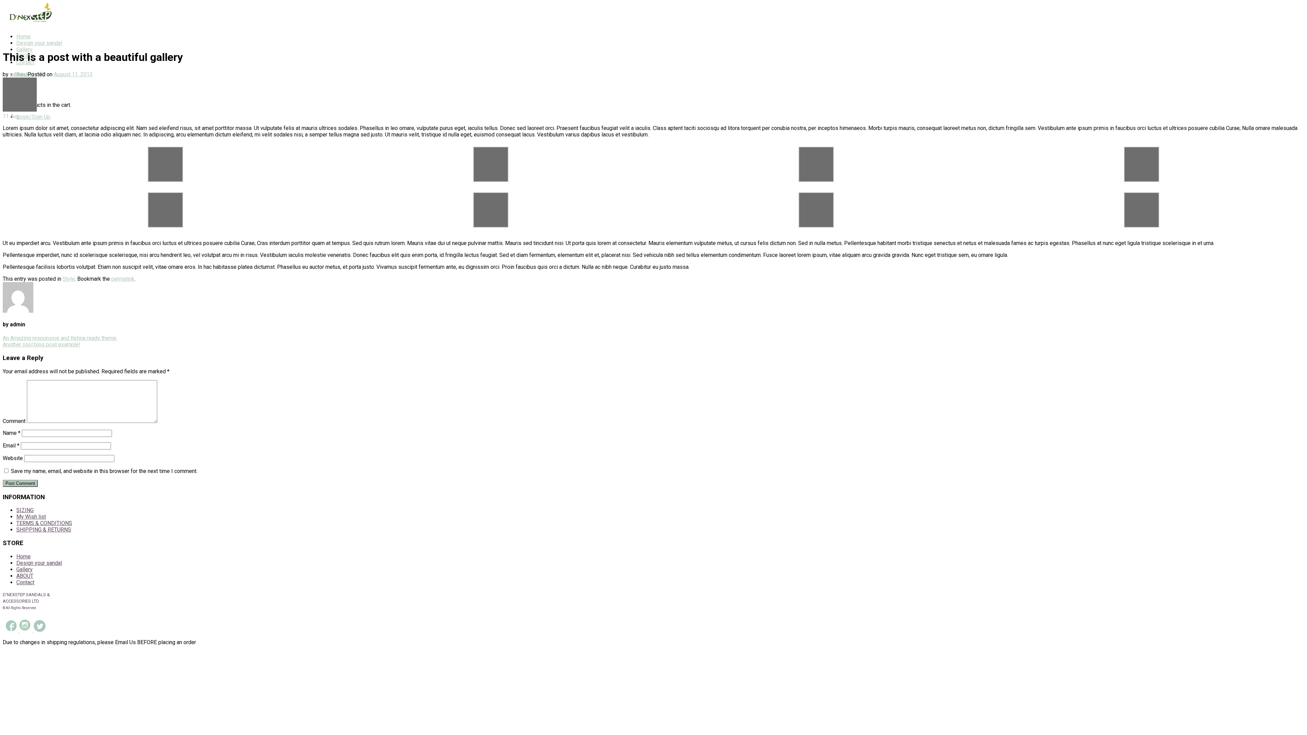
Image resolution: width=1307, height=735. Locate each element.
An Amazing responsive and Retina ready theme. (60, 338)
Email (11, 445)
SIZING (25, 510)
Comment (14, 421)
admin (17, 74)
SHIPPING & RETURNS (43, 529)
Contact (25, 582)
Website (13, 458)
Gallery (24, 49)
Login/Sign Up (33, 117)
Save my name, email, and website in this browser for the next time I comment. (104, 471)
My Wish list (31, 516)
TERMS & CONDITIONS (44, 523)
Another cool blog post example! (41, 344)
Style (69, 279)
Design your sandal (39, 43)
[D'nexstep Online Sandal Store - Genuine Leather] (28, 24)
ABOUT (24, 576)
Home (23, 36)
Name (11, 433)
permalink (122, 279)
